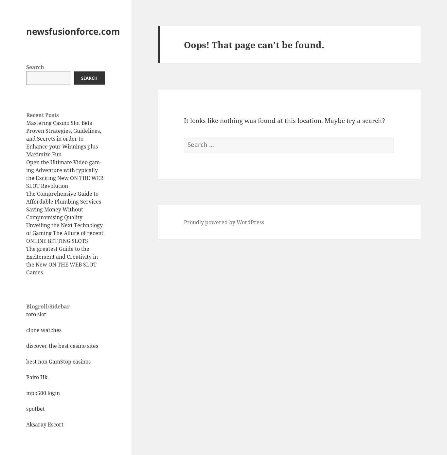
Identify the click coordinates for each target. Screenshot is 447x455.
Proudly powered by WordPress (224, 222)
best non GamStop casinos (58, 361)
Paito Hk (36, 377)
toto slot (36, 314)
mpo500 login (43, 393)
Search (35, 67)
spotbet (35, 408)
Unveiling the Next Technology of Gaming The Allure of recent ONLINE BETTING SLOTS (64, 233)
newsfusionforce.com (73, 31)
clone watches (44, 330)
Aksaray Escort (44, 424)
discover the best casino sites (62, 345)
